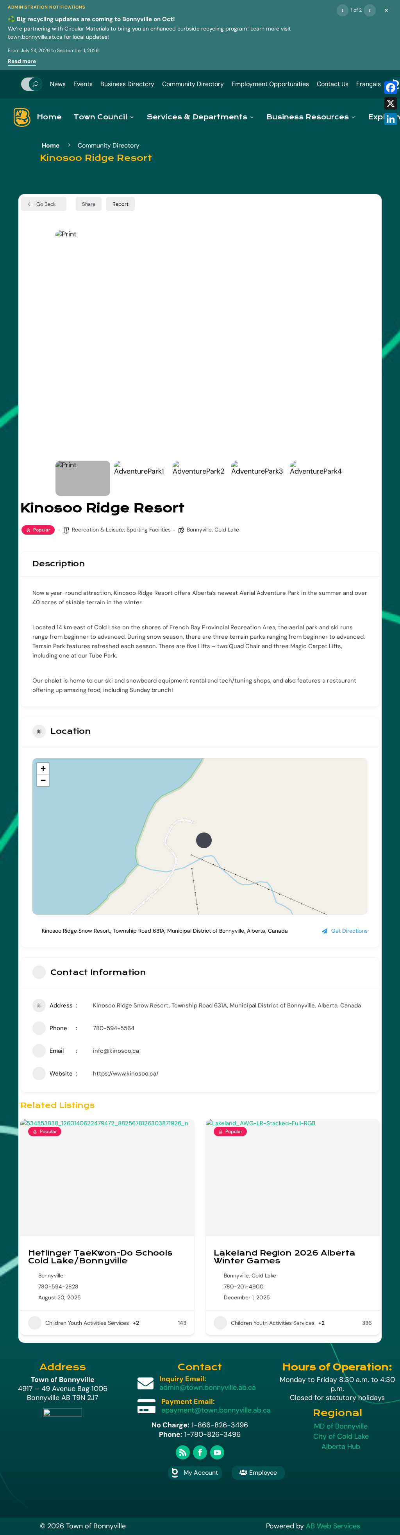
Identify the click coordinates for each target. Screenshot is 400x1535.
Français (368, 84)
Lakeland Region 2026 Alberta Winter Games (99, 1257)
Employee (258, 1472)
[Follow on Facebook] (200, 1452)
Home (49, 117)
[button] (67, 343)
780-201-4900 (58, 1286)
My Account (201, 1472)
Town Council (100, 117)
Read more (22, 61)
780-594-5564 (113, 1028)
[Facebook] (390, 87)
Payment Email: (188, 1401)
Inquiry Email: (182, 1379)
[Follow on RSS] (183, 1452)
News (58, 84)
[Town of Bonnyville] (22, 117)
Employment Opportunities (270, 84)
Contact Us (332, 84)
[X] (390, 103)
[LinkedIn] (390, 119)
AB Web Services (333, 1526)
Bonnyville (199, 529)
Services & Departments (196, 117)
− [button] (43, 780)
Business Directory (127, 84)
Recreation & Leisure (98, 529)
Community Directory (193, 84)
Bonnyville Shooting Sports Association (277, 1257)
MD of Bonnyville (341, 1426)
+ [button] (43, 768)
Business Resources (307, 117)
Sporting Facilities (149, 529)
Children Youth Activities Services (87, 1322)
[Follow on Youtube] (217, 1452)
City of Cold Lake (341, 1436)
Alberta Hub (340, 1446)
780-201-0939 (243, 1286)
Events (83, 84)
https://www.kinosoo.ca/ (126, 1073)
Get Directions (349, 930)
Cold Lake (226, 529)
